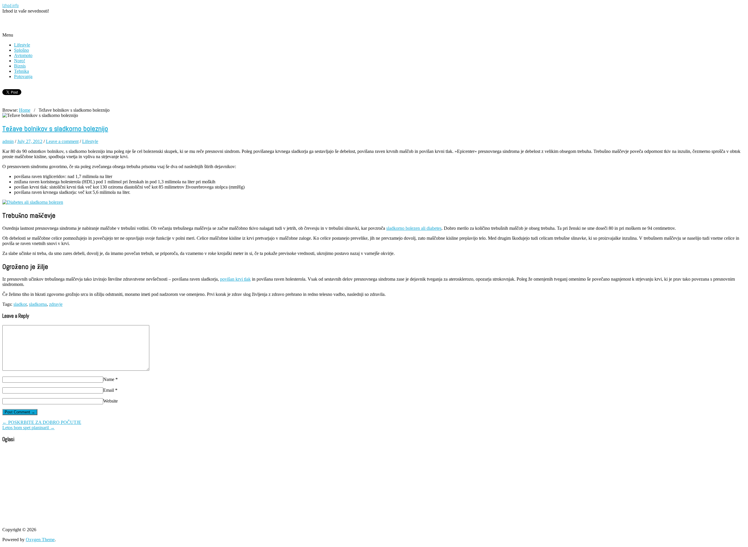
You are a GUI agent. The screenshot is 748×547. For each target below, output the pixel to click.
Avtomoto (23, 55)
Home (24, 110)
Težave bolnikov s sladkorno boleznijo (55, 128)
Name (110, 379)
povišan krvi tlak (235, 279)
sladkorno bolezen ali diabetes (413, 228)
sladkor (20, 304)
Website (110, 400)
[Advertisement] (70, 22)
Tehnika (21, 71)
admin (8, 141)
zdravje (56, 304)
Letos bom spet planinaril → (28, 427)
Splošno (21, 50)
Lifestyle (22, 44)
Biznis (20, 65)
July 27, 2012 (29, 141)
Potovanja (23, 76)
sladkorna (38, 304)
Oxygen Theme (40, 539)
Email (110, 390)
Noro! (19, 60)
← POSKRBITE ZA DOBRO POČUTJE (41, 422)
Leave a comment (62, 141)
